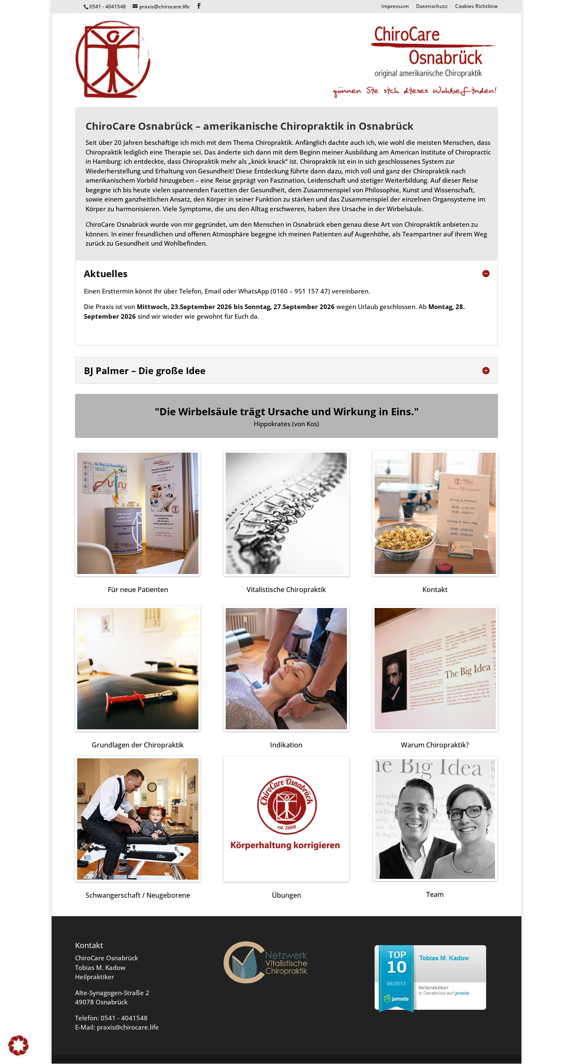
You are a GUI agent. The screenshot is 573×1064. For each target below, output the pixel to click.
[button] (18, 1045)
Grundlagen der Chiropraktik (138, 745)
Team (435, 894)
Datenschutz (432, 7)
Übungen (286, 895)
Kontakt (435, 589)
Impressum (395, 7)
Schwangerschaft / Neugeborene (138, 895)
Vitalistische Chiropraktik (286, 589)
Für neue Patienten (138, 589)
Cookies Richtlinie (476, 7)
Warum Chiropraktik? (435, 745)
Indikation (286, 745)
